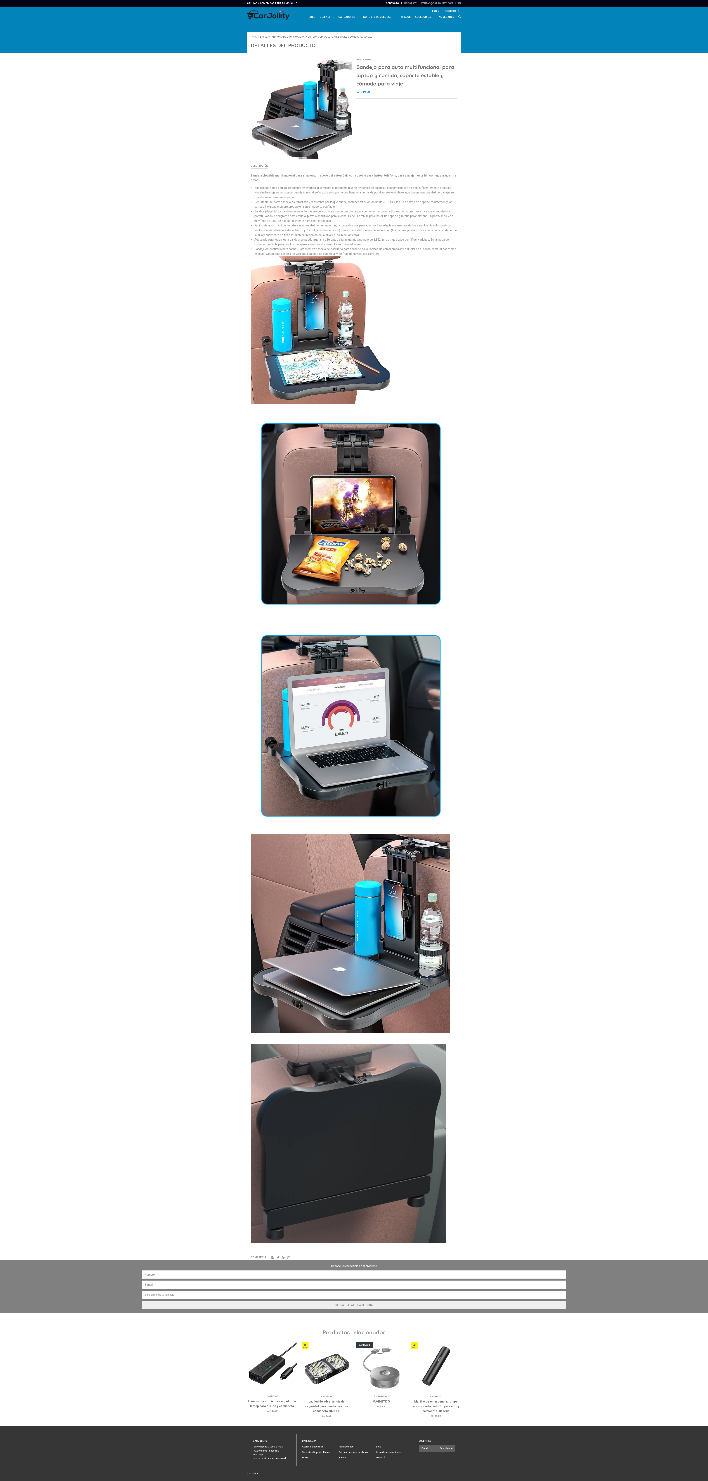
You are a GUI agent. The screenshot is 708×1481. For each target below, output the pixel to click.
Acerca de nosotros (312, 1446)
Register (450, 11)
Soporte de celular (377, 16)
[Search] (459, 18)
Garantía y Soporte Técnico (316, 1452)
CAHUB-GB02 (381, 1396)
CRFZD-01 (326, 1396)
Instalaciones (346, 1446)
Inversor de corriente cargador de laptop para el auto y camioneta (272, 1404)
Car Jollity (252, 1473)
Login (435, 11)
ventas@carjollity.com (437, 3)
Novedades (446, 16)
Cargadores (347, 16)
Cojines (325, 16)
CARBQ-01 (272, 1396)
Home (254, 37)
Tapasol (405, 16)
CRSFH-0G (436, 1396)
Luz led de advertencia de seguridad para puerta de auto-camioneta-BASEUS (326, 1406)
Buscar (342, 1457)
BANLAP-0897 (364, 59)
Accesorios (423, 16)
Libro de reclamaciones (388, 1452)
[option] (301, 108)
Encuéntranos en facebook (353, 1452)
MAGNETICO (381, 1401)
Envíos (305, 1457)
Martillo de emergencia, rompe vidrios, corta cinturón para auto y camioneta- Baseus (435, 1406)
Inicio (311, 16)
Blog (378, 1446)
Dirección (381, 1457)
